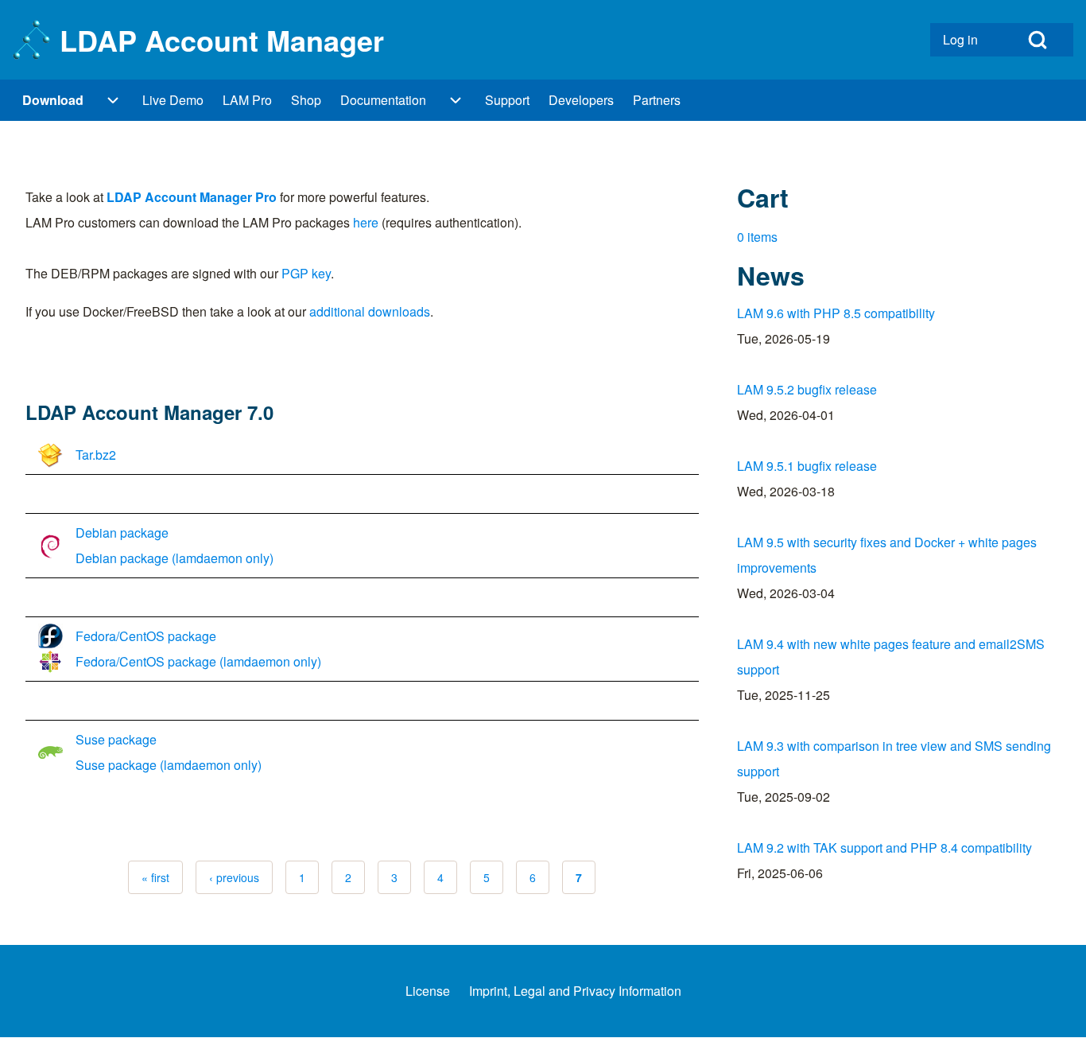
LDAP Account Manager (222, 39)
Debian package (122, 532)
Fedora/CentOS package (146, 636)
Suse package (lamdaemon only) (169, 765)
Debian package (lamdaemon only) (174, 558)
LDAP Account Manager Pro (192, 197)
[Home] (31, 40)
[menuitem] (966, 39)
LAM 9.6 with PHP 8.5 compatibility (836, 313)
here (365, 222)
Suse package (116, 739)
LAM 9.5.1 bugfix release (807, 466)
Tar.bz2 (96, 454)
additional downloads (369, 311)
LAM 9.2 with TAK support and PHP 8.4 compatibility (884, 847)
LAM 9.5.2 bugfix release (807, 389)
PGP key (306, 273)
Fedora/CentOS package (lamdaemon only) (198, 661)
